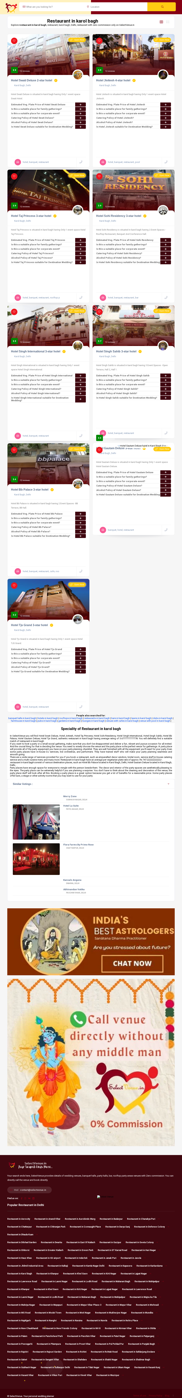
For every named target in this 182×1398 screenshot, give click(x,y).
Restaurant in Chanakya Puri (141, 1219)
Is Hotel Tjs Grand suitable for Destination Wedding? (40, 671)
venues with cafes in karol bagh (122, 721)
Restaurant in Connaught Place (85, 1227)
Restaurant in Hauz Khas (19, 1258)
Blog (167, 1395)
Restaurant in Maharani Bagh (116, 1281)
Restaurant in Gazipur (110, 1242)
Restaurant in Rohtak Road (104, 1352)
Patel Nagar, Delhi (75, 809)
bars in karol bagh (120, 718)
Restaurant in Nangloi (46, 1320)
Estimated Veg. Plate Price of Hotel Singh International (42, 375)
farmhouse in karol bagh (23, 721)
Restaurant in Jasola (131, 1258)
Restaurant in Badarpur (111, 1219)
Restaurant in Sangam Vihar (45, 1359)
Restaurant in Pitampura (49, 1344)
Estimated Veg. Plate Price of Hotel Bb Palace (37, 513)
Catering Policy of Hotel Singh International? (36, 389)
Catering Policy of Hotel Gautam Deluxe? (119, 485)
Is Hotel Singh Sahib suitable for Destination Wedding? (126, 397)
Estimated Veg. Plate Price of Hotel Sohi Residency (124, 240)
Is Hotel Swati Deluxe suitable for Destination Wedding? (42, 126)
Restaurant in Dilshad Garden (21, 1242)
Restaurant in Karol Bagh (19, 1273)
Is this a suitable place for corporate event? (35, 113)
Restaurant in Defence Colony (149, 1227)
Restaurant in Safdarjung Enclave (138, 1352)
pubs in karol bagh (47, 721)
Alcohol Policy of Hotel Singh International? (35, 393)
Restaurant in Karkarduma (149, 1266)
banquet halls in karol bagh (22, 718)
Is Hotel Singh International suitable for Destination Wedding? (40, 399)
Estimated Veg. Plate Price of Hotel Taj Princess (38, 240)
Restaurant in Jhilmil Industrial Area (25, 1266)
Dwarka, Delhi (72, 883)
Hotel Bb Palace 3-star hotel (29, 489)
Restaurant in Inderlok (76, 1258)
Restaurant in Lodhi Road (84, 1281)
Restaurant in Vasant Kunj (147, 1367)
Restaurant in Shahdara (75, 1359)
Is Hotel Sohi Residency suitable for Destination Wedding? (128, 262)
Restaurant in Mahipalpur (147, 1281)
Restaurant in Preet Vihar (78, 1344)
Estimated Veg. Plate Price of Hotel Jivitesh (120, 104)
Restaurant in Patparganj (142, 1336)
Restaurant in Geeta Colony (140, 1242)
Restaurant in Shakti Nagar (104, 1359)
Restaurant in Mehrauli (147, 1305)
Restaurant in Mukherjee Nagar (111, 1313)
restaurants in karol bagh (97, 718)
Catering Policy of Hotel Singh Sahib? (117, 389)
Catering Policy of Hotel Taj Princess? (32, 253)
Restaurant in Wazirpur (107, 1375)
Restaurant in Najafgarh (19, 1320)
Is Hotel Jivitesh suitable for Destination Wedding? (124, 126)
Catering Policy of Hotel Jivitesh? (115, 118)
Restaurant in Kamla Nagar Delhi (88, 1266)
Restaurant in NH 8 (91, 1328)
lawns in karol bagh (141, 718)
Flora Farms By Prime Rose (78, 844)
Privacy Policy (155, 1395)
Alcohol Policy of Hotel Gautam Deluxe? (118, 490)
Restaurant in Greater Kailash (48, 1250)
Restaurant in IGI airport (48, 1258)
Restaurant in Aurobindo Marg (80, 1219)
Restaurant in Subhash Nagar (21, 1367)
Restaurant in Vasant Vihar (20, 1375)
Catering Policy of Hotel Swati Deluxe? (32, 118)
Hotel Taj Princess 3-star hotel (31, 215)
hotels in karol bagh (48, 718)
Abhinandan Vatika (74, 889)
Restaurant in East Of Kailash (80, 1242)
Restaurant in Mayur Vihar (119, 1305)
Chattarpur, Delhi (75, 848)
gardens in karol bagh (69, 721)
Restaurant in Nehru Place (125, 1320)
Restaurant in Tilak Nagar (86, 1367)
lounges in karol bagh (93, 721)
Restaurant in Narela (97, 1320)
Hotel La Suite (71, 805)
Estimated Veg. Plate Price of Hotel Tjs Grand (36, 649)
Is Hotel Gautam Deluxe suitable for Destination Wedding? (128, 494)
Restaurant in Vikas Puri (50, 1375)
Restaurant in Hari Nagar (144, 1250)
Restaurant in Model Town (48, 1313)
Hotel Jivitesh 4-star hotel (113, 80)
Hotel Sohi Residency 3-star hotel (118, 215)
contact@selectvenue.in (33, 1190)
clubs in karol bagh (162, 718)
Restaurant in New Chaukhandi (22, 1328)
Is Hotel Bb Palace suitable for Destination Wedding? (40, 536)
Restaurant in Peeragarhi (19, 1344)
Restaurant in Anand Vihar (47, 1219)
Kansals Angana (72, 880)
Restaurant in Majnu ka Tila (143, 1297)
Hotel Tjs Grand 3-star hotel (29, 625)
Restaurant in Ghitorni (18, 1250)
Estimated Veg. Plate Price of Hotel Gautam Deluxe (124, 472)
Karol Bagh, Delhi (22, 85)
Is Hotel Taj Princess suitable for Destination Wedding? (42, 262)
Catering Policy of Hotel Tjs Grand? (31, 662)
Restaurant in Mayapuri (50, 1305)
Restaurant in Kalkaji (58, 1266)
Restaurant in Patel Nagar (112, 1336)
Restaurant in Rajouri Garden (47, 1352)
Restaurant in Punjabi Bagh (141, 1344)
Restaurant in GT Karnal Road (112, 1250)
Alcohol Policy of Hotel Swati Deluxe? (32, 122)
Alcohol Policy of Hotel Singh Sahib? (116, 393)
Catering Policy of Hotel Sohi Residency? (119, 253)
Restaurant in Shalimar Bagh (136, 1359)
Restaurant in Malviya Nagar (21, 1305)
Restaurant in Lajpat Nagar (134, 1273)
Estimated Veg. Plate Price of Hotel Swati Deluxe (38, 104)
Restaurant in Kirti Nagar (104, 1273)
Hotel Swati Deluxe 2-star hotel (31, 80)
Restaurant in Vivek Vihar (79, 1375)
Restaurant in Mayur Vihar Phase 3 (84, 1305)
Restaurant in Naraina (71, 1320)
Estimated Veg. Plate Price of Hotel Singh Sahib (122, 375)
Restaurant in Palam (17, 1336)
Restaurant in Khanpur (47, 1273)
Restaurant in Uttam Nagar (117, 1367)
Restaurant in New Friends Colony (59, 1328)
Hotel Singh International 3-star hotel (35, 351)
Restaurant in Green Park (80, 1250)
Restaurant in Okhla (146, 1328)
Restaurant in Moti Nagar (78, 1313)
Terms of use (139, 1395)
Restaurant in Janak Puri (104, 1258)
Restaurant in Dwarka (51, 1242)
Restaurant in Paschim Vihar (81, 1336)
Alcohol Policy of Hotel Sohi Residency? (118, 257)
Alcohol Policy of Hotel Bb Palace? (30, 531)
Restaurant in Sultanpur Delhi (55, 1367)
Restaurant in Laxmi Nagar (54, 1281)
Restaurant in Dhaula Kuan (20, 1234)
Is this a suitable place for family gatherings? (36, 109)
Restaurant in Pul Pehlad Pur (109, 1344)
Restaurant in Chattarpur (19, 1227)
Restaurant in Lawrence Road (22, 1281)
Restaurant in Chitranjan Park (50, 1227)
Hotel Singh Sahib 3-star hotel (116, 351)
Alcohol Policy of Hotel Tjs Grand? (30, 667)
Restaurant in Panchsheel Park (47, 1336)
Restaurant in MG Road (18, 1313)
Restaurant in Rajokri (17, 1352)
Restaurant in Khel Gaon (75, 1273)
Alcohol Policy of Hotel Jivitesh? (114, 122)
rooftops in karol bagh (71, 718)
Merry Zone (70, 796)
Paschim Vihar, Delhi (76, 893)
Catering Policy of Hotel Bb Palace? (31, 527)
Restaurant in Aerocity (18, 1219)
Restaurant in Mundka (142, 1313)
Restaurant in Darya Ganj (117, 1227)
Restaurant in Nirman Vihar (118, 1328)
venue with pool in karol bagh (155, 721)
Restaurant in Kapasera (120, 1266)
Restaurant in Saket (17, 1359)
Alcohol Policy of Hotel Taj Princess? (32, 257)
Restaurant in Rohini (76, 1352)
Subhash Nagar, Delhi (76, 800)
